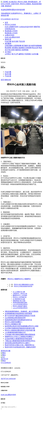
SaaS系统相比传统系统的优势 (15, 318)
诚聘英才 (21, 54)
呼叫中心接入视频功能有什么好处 (24, 284)
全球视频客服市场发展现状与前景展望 (18, 313)
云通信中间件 (9, 35)
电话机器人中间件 (11, 31)
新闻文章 (8, 39)
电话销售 (8, 48)
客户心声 (15, 54)
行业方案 (8, 41)
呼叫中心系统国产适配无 (20, 306)
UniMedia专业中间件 (26, 27)
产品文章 (21, 41)
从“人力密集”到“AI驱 (19, 291)
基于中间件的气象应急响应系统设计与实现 (20, 315)
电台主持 (35, 48)
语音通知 (15, 48)
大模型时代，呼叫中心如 (20, 293)
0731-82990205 (6, 19)
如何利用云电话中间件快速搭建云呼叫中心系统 (21, 326)
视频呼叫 (27, 279)
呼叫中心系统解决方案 (13, 324)
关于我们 (8, 52)
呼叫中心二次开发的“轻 (19, 297)
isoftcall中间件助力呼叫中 (20, 304)
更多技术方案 (5, 351)
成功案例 (8, 43)
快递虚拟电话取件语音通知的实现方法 (18, 320)
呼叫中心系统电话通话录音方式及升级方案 (20, 330)
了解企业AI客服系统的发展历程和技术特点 (20, 341)
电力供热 (11, 50)
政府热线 (25, 50)
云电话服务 (9, 45)
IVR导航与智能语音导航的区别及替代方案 (20, 328)
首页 (6, 22)
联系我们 (28, 54)
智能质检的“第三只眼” (19, 300)
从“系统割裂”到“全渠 (19, 299)
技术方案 (15, 41)
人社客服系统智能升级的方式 (15, 332)
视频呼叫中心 (19, 279)
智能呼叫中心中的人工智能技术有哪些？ (19, 336)
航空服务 (25, 45)
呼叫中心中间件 (10, 24)
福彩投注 (18, 50)
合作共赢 (35, 54)
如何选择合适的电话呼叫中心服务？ (17, 343)
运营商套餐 (17, 45)
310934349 (12, 378)
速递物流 (21, 48)
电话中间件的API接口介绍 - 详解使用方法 (19, 345)
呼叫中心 (11, 279)
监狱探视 (28, 48)
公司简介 (8, 54)
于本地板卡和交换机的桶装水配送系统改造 (20, 334)
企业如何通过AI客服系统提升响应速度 (18, 339)
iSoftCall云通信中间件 (12, 37)
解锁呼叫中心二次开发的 (20, 295)
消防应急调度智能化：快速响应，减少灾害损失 (21, 311)
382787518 (14, 19)
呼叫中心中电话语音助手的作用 (23, 286)
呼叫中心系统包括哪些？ (13, 322)
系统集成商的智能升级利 (20, 302)
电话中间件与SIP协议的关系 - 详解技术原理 (20, 347)
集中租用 (31, 45)
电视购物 (38, 45)
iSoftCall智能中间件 (11, 27)
